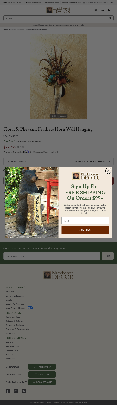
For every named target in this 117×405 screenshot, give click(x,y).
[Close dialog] (108, 170)
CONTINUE (85, 229)
